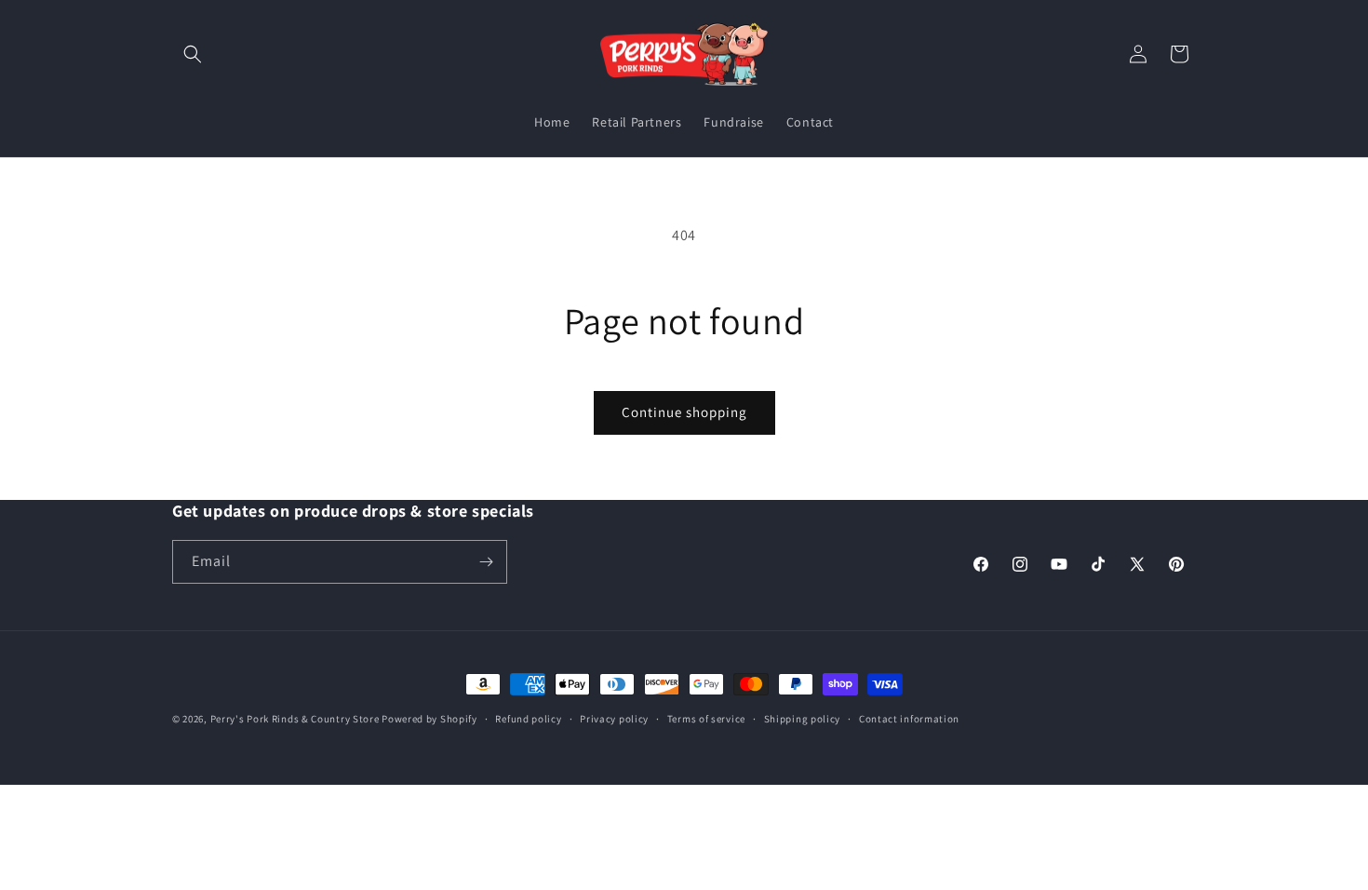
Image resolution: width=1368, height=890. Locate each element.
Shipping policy (802, 718)
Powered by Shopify (429, 718)
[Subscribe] (485, 562)
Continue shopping (684, 412)
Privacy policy (614, 718)
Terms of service (706, 718)
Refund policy (528, 718)
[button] (192, 54)
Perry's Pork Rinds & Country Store (295, 718)
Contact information (909, 718)
